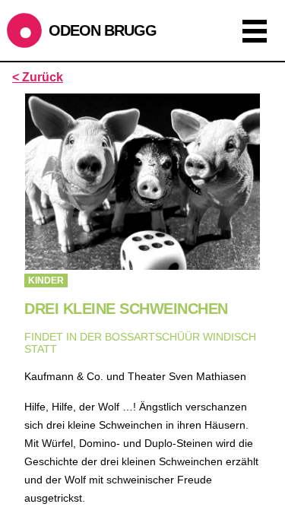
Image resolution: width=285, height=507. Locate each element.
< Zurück (37, 77)
